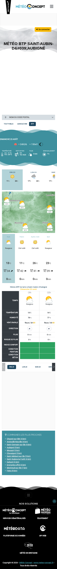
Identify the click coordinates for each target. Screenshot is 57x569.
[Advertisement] (28, 82)
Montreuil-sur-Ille (17, 468)
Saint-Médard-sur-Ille (19, 456)
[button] (7, 201)
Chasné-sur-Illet (16, 439)
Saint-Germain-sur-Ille (19, 444)
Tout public (8, 124)
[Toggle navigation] (28, 495)
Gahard (13, 462)
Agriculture (22, 124)
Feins (12, 471)
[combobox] (31, 117)
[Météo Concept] (30, 6)
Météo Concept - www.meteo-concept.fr (36, 563)
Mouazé (13, 450)
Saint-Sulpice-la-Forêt (19, 459)
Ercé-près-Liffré (16, 465)
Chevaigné (14, 453)
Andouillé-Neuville (17, 442)
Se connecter (44, 29)
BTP (32, 124)
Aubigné (13, 447)
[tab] (11, 367)
